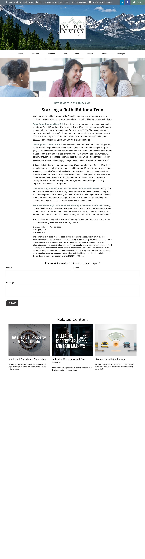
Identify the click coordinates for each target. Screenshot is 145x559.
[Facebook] (127, 2)
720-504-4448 (80, 2)
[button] (20, 54)
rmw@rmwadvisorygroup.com (103, 2)
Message (10, 282)
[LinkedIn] (122, 2)
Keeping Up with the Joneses (110, 359)
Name (9, 268)
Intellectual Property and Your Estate (27, 359)
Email (76, 268)
